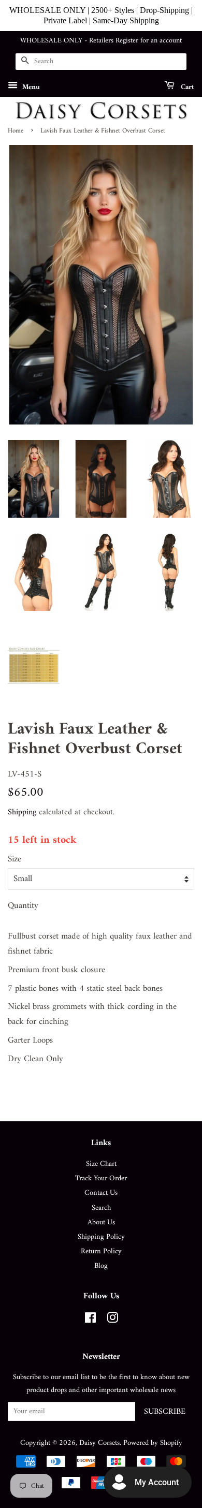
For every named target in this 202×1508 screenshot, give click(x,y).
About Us (101, 1222)
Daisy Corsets (99, 1443)
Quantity (23, 906)
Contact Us (101, 1193)
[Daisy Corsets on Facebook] (90, 1320)
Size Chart (101, 1164)
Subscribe (164, 1411)
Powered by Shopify (152, 1443)
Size (14, 859)
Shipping (22, 812)
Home (15, 131)
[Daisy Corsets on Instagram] (112, 1320)
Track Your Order (101, 1178)
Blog (101, 1266)
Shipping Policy (101, 1237)
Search (101, 1208)
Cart (186, 86)
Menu (30, 86)
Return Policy (101, 1251)
